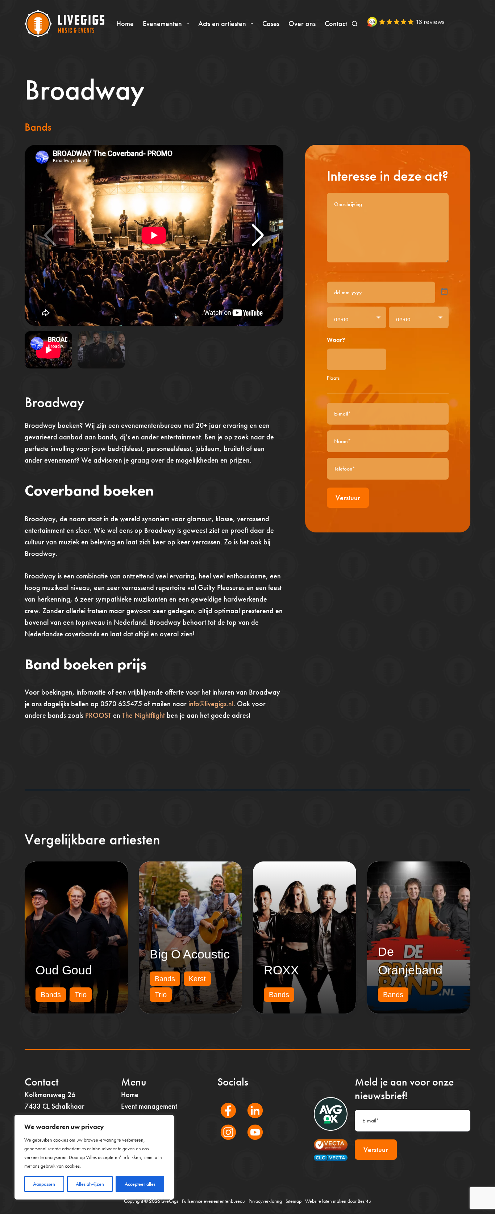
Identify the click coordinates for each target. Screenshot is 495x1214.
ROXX (281, 970)
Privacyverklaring (265, 1201)
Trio (81, 995)
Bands (38, 127)
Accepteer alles (140, 1184)
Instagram (224, 1142)
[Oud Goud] (76, 937)
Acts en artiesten (222, 23)
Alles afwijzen (90, 1184)
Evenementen (162, 23)
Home (125, 23)
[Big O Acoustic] (190, 937)
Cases (270, 23)
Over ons (302, 23)
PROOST (98, 715)
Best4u (364, 1201)
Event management (149, 1106)
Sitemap (293, 1201)
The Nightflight (143, 715)
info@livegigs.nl (210, 703)
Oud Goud (64, 970)
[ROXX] (304, 937)
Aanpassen (44, 1184)
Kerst (197, 979)
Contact (336, 23)
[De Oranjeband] (418, 937)
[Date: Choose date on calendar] (444, 291)
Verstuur (348, 497)
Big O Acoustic (190, 954)
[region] (94, 1157)
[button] (258, 235)
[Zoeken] (354, 23)
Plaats (333, 378)
